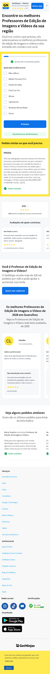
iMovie (11, 96)
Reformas (6, 522)
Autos (4, 489)
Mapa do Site (7, 585)
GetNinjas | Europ (8, 559)
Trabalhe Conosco (9, 566)
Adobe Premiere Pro (17, 79)
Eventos (5, 509)
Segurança (6, 579)
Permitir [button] (9, 668)
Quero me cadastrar (15, 290)
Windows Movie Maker (18, 107)
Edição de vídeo (15, 84)
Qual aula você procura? (15, 67)
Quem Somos (7, 547)
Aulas (4, 483)
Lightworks (14, 102)
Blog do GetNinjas (9, 572)
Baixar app (37, 6)
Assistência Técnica (9, 477)
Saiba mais (9, 661)
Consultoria (6, 496)
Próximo (25, 124)
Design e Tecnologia (9, 502)
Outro (11, 113)
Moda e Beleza (7, 515)
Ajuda (4, 592)
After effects (14, 73)
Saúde (4, 528)
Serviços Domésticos (10, 534)
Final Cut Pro (14, 90)
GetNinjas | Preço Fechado (12, 553)
